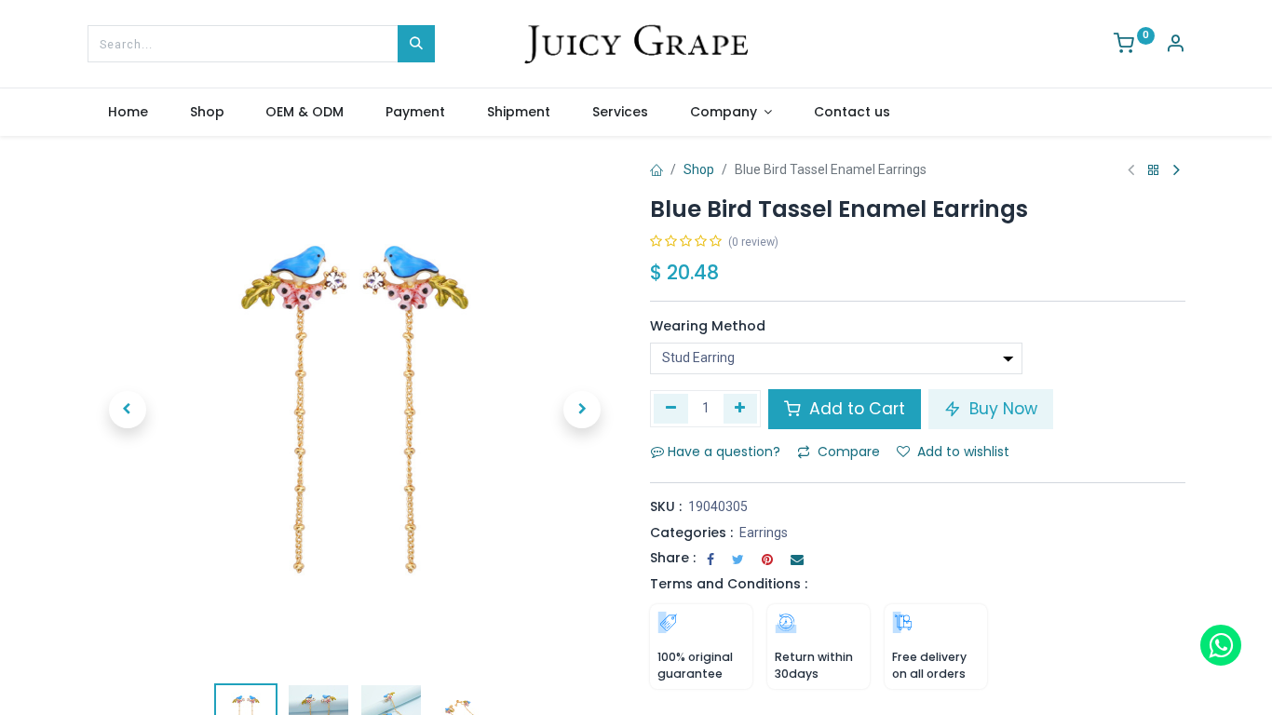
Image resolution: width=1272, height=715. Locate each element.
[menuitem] (128, 112)
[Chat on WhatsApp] (1221, 645)
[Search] (416, 43)
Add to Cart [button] (855, 409)
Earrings (763, 532)
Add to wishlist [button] (963, 451)
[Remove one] (671, 409)
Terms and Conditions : (728, 583)
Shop (698, 169)
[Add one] (741, 409)
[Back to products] (1154, 171)
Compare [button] (849, 451)
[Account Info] (1175, 45)
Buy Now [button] (1001, 409)
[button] (128, 410)
